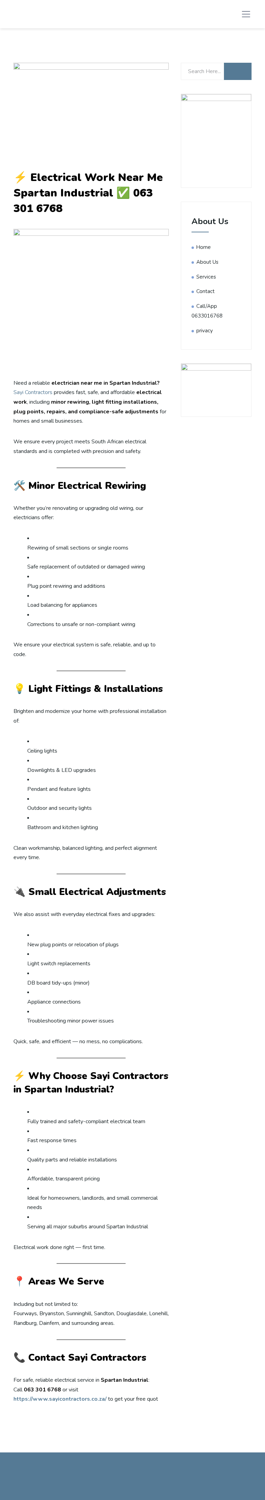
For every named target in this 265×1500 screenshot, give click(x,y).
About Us (207, 262)
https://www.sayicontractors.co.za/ (60, 1399)
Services (206, 276)
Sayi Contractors (32, 392)
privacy (204, 330)
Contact (205, 291)
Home (203, 247)
